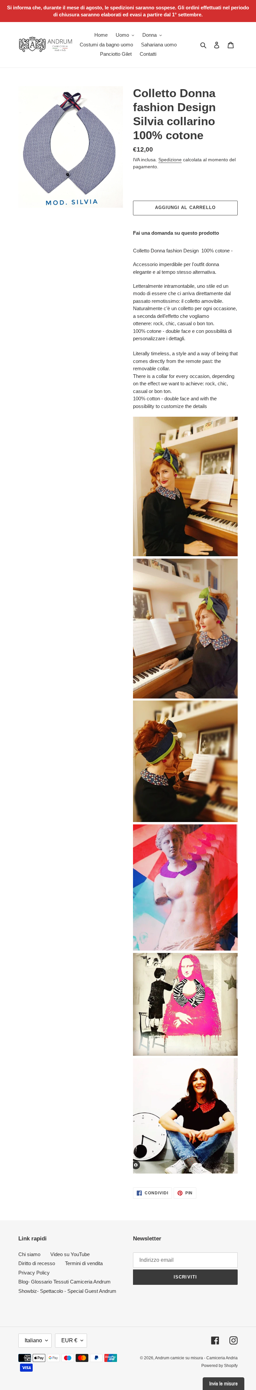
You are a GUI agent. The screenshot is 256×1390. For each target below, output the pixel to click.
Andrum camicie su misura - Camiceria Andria (196, 1358)
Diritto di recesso (36, 1263)
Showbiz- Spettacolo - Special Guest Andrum (67, 1291)
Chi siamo (29, 1254)
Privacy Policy (34, 1272)
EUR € (69, 1340)
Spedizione (170, 159)
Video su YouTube (70, 1254)
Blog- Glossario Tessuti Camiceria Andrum (64, 1281)
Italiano (33, 1340)
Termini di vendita (84, 1263)
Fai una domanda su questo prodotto (176, 233)
